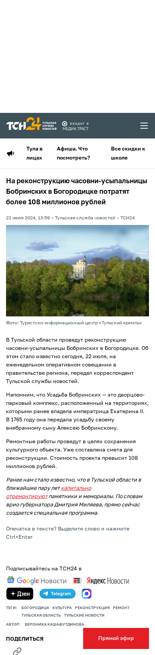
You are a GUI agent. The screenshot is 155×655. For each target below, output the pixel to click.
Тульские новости (84, 615)
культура (62, 608)
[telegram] (58, 594)
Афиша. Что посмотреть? (73, 153)
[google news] (36, 580)
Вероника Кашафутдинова (54, 624)
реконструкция (92, 608)
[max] (86, 594)
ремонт (121, 608)
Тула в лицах (34, 153)
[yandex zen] (19, 594)
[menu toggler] (144, 125)
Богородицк (35, 608)
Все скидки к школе (128, 153)
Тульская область (41, 615)
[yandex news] (101, 580)
